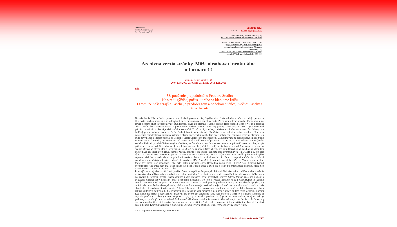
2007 (173, 82)
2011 (195, 82)
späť (137, 88)
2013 (206, 82)
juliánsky (244, 30)
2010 (190, 82)
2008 (179, 82)
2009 (184, 82)
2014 (212, 82)
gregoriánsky (255, 30)
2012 (201, 82)
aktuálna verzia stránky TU (198, 80)
